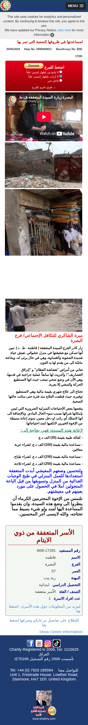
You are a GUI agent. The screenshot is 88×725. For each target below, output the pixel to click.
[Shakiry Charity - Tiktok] (56, 643)
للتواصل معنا (68, 670)
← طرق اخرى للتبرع (44, 87)
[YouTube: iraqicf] (39, 643)
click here (64, 30)
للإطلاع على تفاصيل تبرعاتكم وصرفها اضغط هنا (44, 622)
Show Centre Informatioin (61, 632)
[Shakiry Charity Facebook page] (30, 643)
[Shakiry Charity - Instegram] (48, 643)
